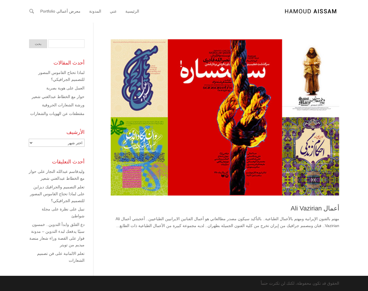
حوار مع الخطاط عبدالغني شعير (58, 96)
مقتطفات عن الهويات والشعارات (57, 113)
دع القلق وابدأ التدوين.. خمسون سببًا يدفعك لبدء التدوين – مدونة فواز (58, 231)
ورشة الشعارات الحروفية (63, 105)
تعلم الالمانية (74, 253)
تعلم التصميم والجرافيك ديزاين (59, 187)
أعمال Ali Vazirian (315, 208)
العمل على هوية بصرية (65, 88)
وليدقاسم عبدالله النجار (65, 171)
